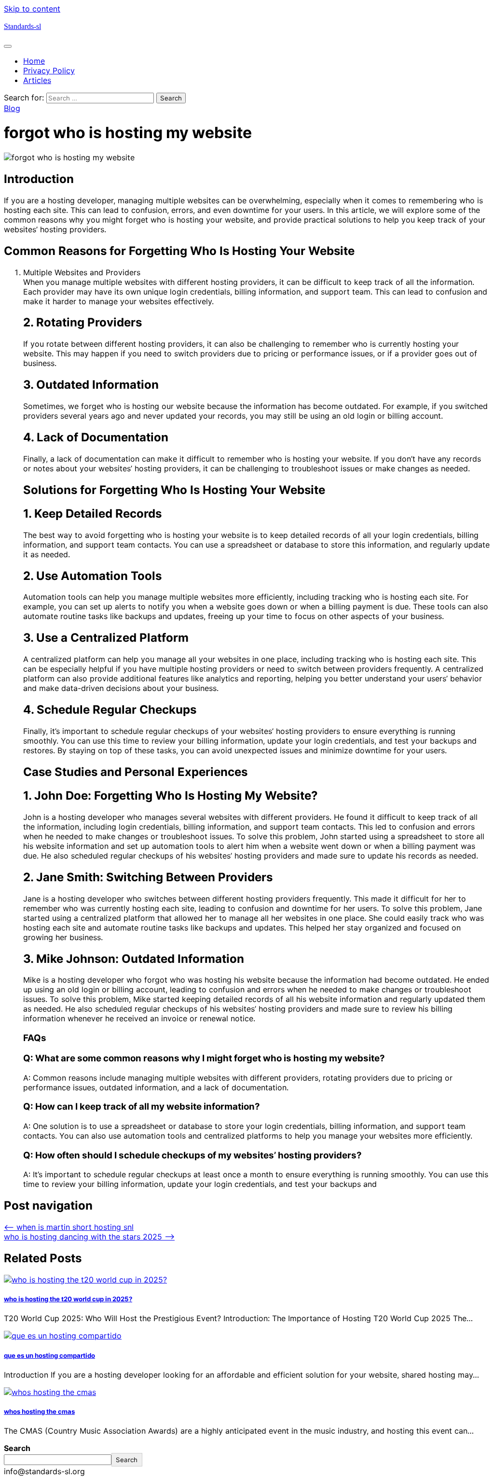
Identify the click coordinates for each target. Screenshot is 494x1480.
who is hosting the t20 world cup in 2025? (68, 1299)
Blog (12, 108)
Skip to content (32, 9)
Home (34, 61)
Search (17, 1448)
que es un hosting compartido (49, 1355)
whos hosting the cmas (39, 1411)
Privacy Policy (49, 70)
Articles (37, 80)
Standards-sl (22, 26)
